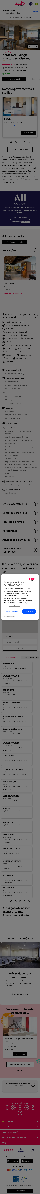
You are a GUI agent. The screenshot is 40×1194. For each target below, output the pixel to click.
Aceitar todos (29, 611)
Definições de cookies (12, 611)
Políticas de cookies (14, 605)
